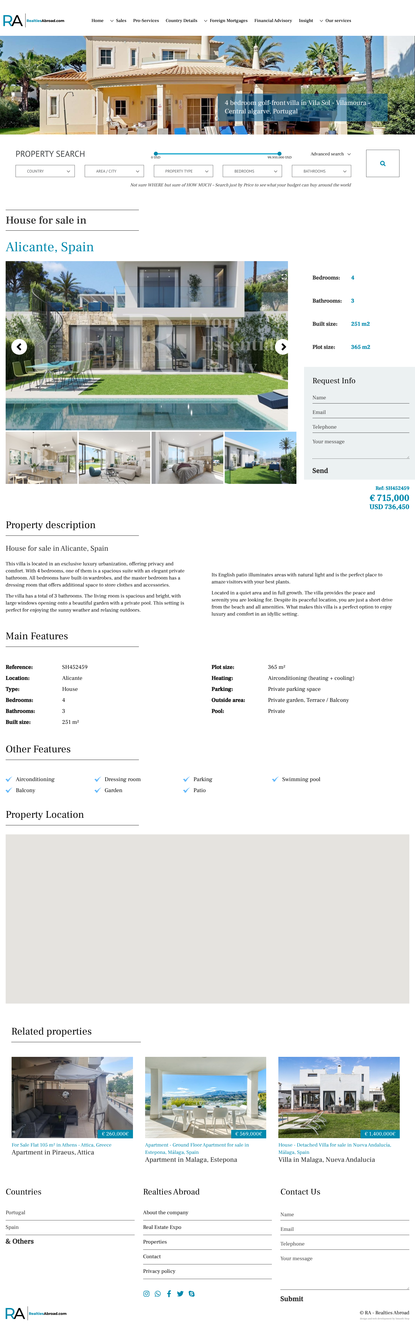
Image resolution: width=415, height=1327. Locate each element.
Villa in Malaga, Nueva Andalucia (334, 1153)
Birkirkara (131, 95)
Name (319, 397)
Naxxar (129, 130)
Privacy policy (159, 1271)
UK (119, 73)
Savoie (128, 53)
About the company (166, 1212)
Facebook (169, 1293)
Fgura (127, 102)
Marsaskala (133, 116)
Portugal (218, 38)
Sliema (128, 158)
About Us (335, 31)
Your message (329, 441)
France (216, 59)
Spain (215, 31)
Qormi (128, 144)
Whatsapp (157, 1293)
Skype (191, 1293)
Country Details (181, 21)
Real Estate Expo (162, 1227)
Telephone (325, 427)
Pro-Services (146, 21)
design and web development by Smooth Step (384, 1319)
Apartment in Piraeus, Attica (62, 1149)
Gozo (127, 109)
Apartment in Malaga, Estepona (197, 1153)
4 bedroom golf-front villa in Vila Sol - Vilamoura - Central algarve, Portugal (297, 107)
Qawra (128, 137)
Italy (214, 52)
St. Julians (131, 172)
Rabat (127, 151)
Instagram (146, 1293)
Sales (121, 21)
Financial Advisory (273, 21)
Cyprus (217, 45)
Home (97, 21)
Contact (333, 38)
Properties (155, 1242)
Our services (338, 21)
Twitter (180, 1293)
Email (319, 412)
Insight (306, 21)
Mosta (127, 123)
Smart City (132, 165)
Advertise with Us (335, 47)
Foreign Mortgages (229, 21)
